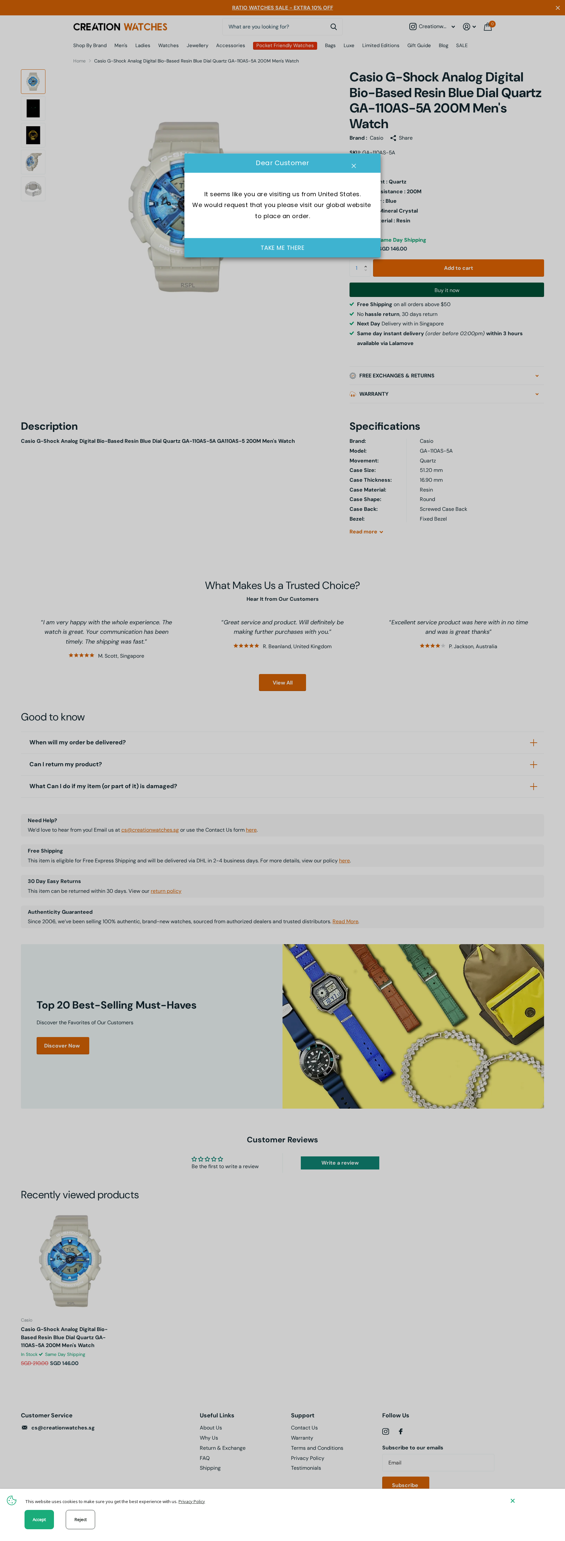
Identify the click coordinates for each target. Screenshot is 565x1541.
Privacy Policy (192, 1501)
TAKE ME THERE (283, 248)
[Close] (532, 1500)
